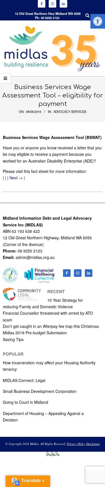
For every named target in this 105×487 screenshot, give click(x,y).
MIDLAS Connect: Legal (24, 380)
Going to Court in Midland (25, 402)
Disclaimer (93, 444)
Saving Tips (13, 339)
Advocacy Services (69, 111)
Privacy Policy (76, 444)
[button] (97, 21)
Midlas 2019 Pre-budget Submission (35, 332)
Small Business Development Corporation (39, 391)
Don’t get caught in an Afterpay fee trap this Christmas (51, 326)
